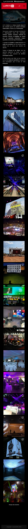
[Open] (14, 76)
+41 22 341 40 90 (9, 1)
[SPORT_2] (14, 23)
